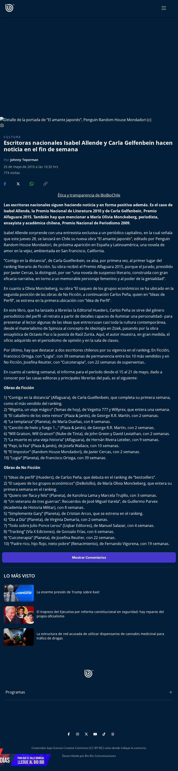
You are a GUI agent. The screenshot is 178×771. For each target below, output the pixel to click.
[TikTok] (104, 733)
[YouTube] (96, 733)
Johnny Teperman (24, 160)
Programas (15, 692)
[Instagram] (78, 733)
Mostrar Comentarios (89, 557)
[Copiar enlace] (41, 183)
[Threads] (113, 733)
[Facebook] (69, 733)
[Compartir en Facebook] (5, 183)
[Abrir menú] (164, 8)
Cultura (12, 137)
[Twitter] (87, 733)
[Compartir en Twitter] (14, 183)
